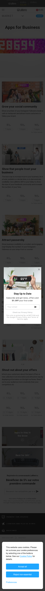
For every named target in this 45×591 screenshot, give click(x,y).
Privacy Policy (21, 317)
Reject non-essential (22, 574)
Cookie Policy (26, 556)
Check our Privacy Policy (22, 312)
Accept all (22, 566)
